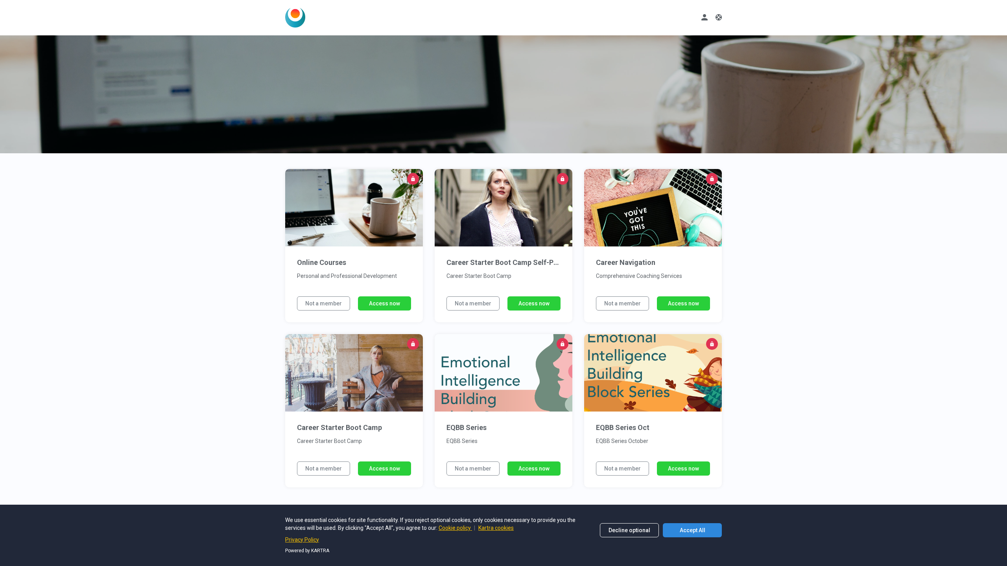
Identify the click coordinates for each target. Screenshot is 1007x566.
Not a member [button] (323, 303)
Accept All (692, 530)
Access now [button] (384, 303)
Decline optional (629, 530)
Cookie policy (455, 528)
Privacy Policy (302, 540)
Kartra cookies (496, 528)
